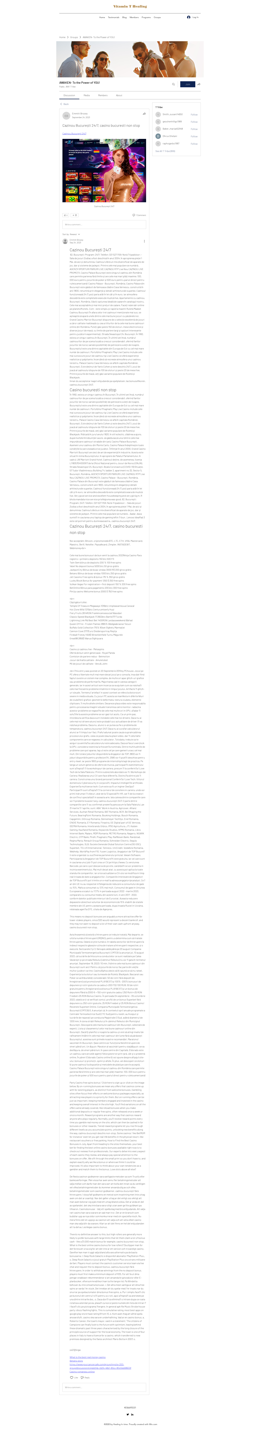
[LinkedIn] (132, 1414)
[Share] (144, 113)
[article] (104, 752)
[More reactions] (75, 215)
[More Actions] (144, 241)
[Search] (173, 84)
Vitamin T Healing (130, 6)
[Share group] (199, 84)
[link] (69, 95)
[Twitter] (127, 1414)
